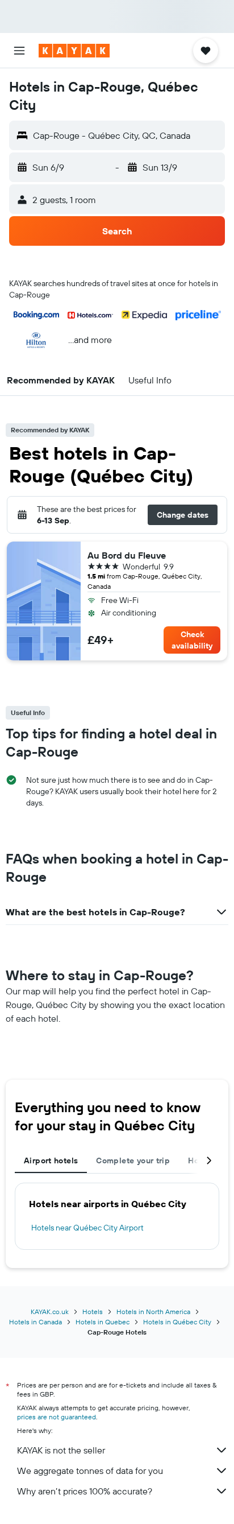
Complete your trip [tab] (133, 1160)
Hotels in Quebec (102, 1322)
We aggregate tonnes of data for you (90, 1470)
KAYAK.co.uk (50, 1311)
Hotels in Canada (35, 1322)
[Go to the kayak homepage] (74, 50)
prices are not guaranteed (56, 1417)
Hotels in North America (153, 1311)
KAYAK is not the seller (61, 1450)
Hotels (92, 1311)
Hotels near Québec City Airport (87, 1227)
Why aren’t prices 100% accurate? (84, 1491)
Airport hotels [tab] (51, 1160)
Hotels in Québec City (177, 1322)
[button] (19, 50)
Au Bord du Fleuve (126, 555)
